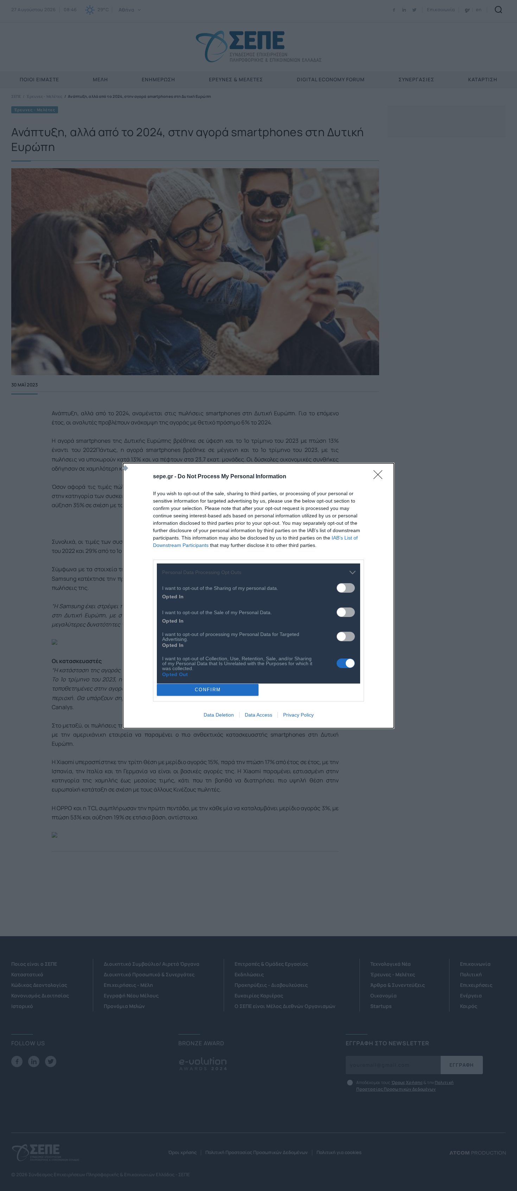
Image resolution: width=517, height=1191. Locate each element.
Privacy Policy (298, 715)
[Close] (380, 477)
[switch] (346, 588)
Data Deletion (219, 715)
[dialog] (258, 595)
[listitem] (258, 572)
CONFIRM (208, 689)
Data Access (258, 715)
